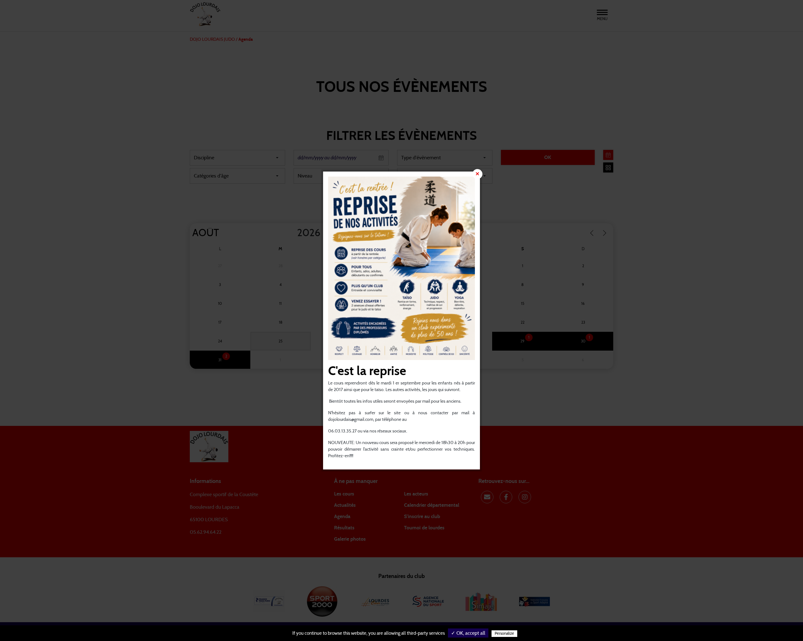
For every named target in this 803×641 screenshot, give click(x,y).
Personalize (504, 634)
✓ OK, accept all (468, 633)
